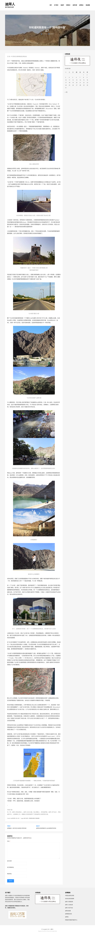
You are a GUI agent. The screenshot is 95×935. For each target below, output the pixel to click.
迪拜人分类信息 (69, 904)
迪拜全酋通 (68, 911)
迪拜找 (66, 917)
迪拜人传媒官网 (69, 901)
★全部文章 (13, 818)
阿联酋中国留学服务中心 (71, 920)
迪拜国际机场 (68, 914)
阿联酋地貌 (37, 818)
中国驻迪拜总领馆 (69, 895)
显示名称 (9, 861)
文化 (16, 818)
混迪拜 (62, 5)
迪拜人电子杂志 (69, 908)
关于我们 (56, 5)
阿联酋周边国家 (32, 818)
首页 (51, 5)
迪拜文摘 (75, 5)
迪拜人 (10, 4)
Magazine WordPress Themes (44, 931)
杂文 (18, 818)
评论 (8, 841)
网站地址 (9, 873)
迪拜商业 (81, 5)
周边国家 (88, 5)
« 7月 (66, 92)
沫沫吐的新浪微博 (69, 898)
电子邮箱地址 (10, 867)
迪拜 (25, 818)
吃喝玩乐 (68, 5)
